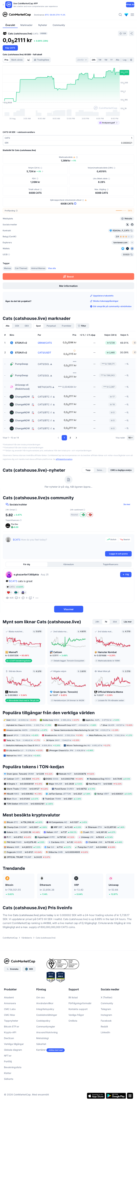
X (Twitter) (106, 997)
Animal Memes (38, 268)
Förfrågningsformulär (79, 1003)
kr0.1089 (105, 784)
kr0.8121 (24, 852)
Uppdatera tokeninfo (103, 295)
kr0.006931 (114, 794)
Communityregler (45, 1026)
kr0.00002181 (30, 803)
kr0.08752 (75, 789)
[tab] (29, 60)
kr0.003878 (76, 774)
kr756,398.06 (24, 822)
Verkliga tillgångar (14, 1044)
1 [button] (64, 437)
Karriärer (41, 1049)
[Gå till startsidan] (17, 15)
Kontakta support (78, 1009)
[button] (58, 437)
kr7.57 (61, 832)
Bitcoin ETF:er (11, 1026)
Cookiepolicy (43, 1020)
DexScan (9, 1038)
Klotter (7, 1073)
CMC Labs (10, 1009)
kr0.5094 (23, 779)
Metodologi (42, 1038)
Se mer (126, 504)
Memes (7, 268)
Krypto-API (10, 1032)
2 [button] (70, 437)
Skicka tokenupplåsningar (105, 301)
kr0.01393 (22, 798)
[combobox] (82, 60)
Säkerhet (41, 1044)
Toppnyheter (11, 1020)
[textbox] (58, 543)
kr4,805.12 (23, 847)
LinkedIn (105, 1032)
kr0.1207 (68, 822)
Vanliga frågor (76, 1014)
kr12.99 (29, 774)
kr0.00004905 (68, 852)
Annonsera (10, 1003)
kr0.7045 (110, 779)
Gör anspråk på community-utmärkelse (112, 306)
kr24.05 (28, 857)
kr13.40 (67, 827)
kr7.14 (59, 847)
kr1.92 (66, 842)
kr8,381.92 (99, 832)
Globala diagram (13, 1049)
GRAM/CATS (45, 343)
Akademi (9, 997)
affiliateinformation (64, 459)
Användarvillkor (44, 1003)
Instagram (106, 1014)
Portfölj (8, 1061)
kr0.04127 (27, 789)
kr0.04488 (96, 847)
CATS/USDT (44, 352)
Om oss (40, 997)
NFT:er (7, 1055)
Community (107, 1003)
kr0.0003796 (64, 779)
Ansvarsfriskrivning (47, 1032)
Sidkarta (8, 1078)
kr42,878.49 (25, 842)
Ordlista (72, 1020)
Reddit (104, 1026)
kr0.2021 (69, 794)
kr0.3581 (63, 798)
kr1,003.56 (23, 832)
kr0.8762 (19, 837)
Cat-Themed (21, 268)
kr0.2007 (27, 827)
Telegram (106, 1009)
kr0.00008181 (24, 784)
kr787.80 (56, 837)
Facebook (106, 1020)
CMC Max (9, 1014)
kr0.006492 (24, 794)
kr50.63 (97, 837)
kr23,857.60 (106, 827)
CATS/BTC (43, 397)
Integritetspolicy (45, 1009)
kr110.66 (105, 842)
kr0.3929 (65, 784)
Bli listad (73, 997)
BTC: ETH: (55, 15)
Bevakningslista (12, 1067)
